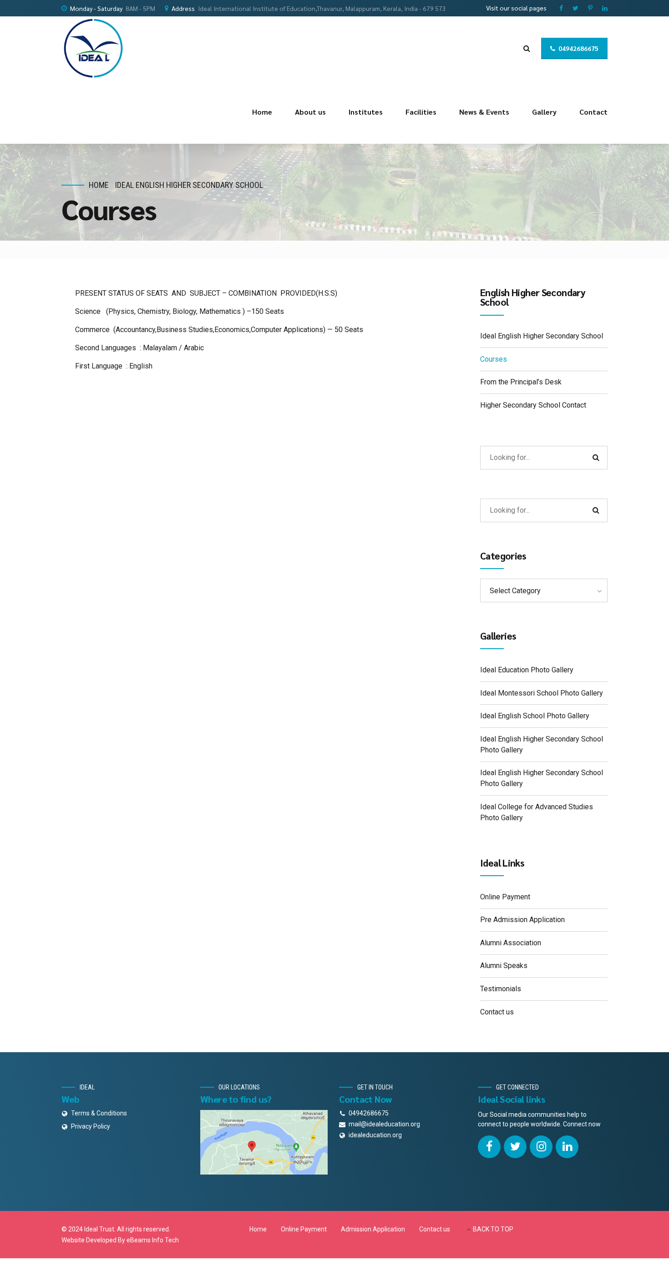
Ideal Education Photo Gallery (526, 670)
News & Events (484, 111)
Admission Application (373, 1229)
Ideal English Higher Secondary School (189, 185)
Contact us (497, 1012)
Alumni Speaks (503, 965)
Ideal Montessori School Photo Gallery (541, 693)
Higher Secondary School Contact (533, 405)
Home (262, 111)
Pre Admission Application (522, 919)
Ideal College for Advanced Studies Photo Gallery (536, 812)
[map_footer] (264, 1142)
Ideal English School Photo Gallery (534, 715)
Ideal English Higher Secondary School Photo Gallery (541, 744)
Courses (493, 359)
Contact (593, 111)
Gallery (544, 111)
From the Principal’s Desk (521, 382)
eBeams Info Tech (153, 1240)
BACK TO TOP (493, 1229)
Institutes (366, 111)
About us (310, 111)
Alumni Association (510, 942)
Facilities (420, 111)
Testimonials (500, 988)
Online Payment (505, 897)
